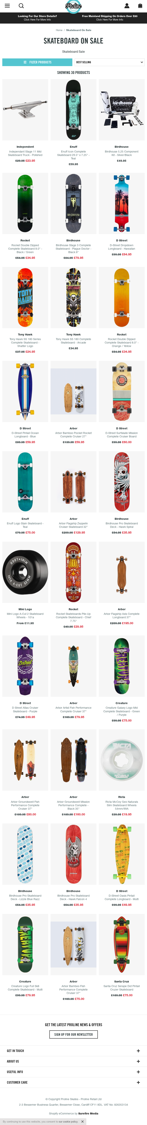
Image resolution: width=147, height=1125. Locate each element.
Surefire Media (88, 1113)
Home (59, 30)
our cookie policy (68, 1121)
